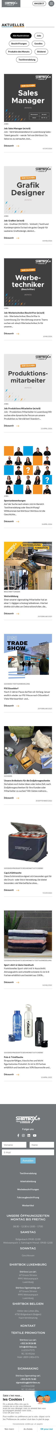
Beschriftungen (19, 43)
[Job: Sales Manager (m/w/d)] (28, 98)
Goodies (38, 43)
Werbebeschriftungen (28, 1189)
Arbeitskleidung (28, 1181)
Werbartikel (28, 1205)
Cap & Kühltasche (12, 873)
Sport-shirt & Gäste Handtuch (19, 965)
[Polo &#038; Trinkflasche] (28, 1027)
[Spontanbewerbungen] (28, 470)
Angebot (39, 3)
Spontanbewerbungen (15, 500)
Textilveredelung (27, 59)
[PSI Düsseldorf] (28, 658)
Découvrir (9, 145)
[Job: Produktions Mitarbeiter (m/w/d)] (28, 378)
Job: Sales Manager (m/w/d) (17, 128)
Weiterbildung (11, 596)
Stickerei (41, 51)
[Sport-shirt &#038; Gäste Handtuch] (28, 934)
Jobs (39, 35)
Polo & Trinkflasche (13, 1057)
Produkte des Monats (18, 51)
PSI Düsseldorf (11, 688)
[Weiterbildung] (28, 566)
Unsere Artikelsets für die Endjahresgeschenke (27, 780)
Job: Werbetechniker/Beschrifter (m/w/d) (24, 313)
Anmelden (28, 1160)
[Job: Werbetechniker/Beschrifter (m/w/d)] (28, 282)
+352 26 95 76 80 (28, 1379)
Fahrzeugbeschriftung (28, 1197)
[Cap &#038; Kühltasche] (28, 842)
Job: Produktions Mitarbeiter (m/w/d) (22, 408)
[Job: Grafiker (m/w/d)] (28, 190)
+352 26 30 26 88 (28, 1343)
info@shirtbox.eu (28, 1347)
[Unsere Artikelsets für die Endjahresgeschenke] (28, 750)
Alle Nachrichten (21, 35)
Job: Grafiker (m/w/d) (14, 220)
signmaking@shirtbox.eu (28, 1382)
